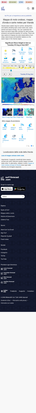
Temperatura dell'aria (22, 61)
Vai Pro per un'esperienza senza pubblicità (18, 16)
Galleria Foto (5, 219)
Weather (14, 139)
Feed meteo (5, 239)
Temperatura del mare (22, 53)
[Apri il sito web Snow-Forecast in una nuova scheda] (4, 2)
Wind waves (21, 128)
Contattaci (30, 291)
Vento (13, 54)
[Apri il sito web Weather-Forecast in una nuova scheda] (29, 2)
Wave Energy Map (7, 117)
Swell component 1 (30, 129)
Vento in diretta (30, 53)
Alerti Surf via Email (7, 229)
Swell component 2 (6, 140)
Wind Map (29, 117)
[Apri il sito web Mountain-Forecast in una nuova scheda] (12, 2)
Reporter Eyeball (6, 236)
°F (33, 146)
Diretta (30, 62)
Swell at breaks (5, 128)
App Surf (3, 233)
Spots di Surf (5, 210)
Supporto (22, 291)
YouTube (3, 259)
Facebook (4, 249)
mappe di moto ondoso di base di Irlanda (17, 164)
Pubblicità (13, 291)
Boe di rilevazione (6, 61)
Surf (5, 54)
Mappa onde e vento (7, 213)
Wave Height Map (18, 117)
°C (28, 146)
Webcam (14, 62)
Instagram (4, 252)
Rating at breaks (13, 128)
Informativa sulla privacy (19, 300)
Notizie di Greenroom (8, 216)
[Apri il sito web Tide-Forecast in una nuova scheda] (21, 2)
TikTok (3, 256)
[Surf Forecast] (3, 8)
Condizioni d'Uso (5, 300)
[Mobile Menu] (33, 8)
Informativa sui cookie (7, 303)
